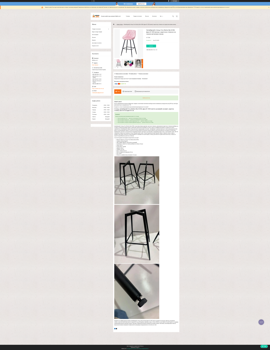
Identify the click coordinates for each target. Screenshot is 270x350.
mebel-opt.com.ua (146, 97)
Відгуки (94, 40)
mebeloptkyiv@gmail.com (98, 92)
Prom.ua (141, 346)
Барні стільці (120, 24)
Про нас (147, 16)
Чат (265, 346)
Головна (128, 16)
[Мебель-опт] (96, 16)
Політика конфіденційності (143, 348)
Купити (151, 46)
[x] (116, 328)
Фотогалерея (95, 34)
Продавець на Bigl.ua (135, 347)
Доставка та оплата (96, 43)
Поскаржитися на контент (132, 348)
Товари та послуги (137, 16)
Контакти (154, 16)
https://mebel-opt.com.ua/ (98, 88)
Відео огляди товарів (97, 31)
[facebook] (114, 328)
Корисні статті (95, 45)
